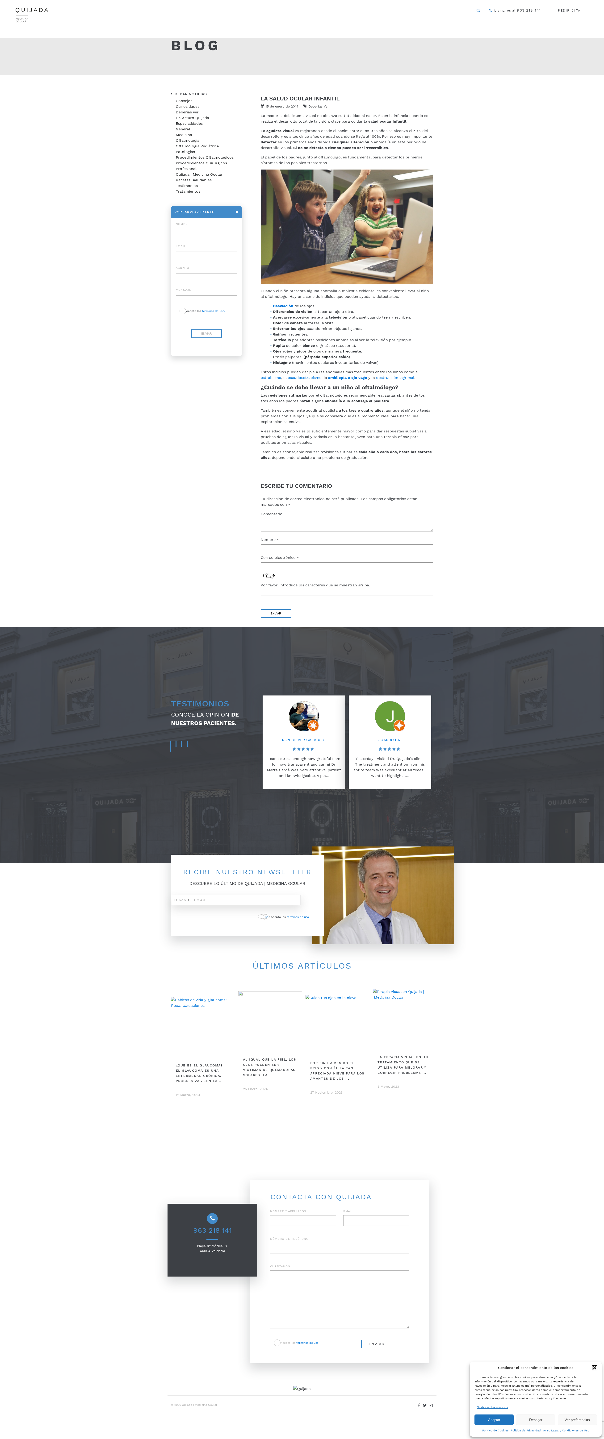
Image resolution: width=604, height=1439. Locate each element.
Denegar (535, 1420)
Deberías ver (187, 112)
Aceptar (494, 1420)
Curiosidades (187, 106)
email (181, 246)
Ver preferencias (577, 1420)
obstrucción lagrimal (395, 377)
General (183, 129)
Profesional (186, 168)
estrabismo (271, 377)
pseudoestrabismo (305, 377)
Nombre (270, 539)
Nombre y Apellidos (288, 1211)
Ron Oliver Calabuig (304, 739)
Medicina (184, 135)
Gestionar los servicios (492, 1407)
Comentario (271, 514)
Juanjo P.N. (390, 739)
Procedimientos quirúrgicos (201, 163)
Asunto (182, 268)
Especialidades (189, 123)
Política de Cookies (495, 1430)
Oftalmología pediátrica (197, 146)
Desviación (283, 306)
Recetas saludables (194, 180)
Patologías (185, 151)
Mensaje (183, 289)
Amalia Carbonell (476, 716)
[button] (594, 1367)
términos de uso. (213, 311)
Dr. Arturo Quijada (192, 118)
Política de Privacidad (526, 1430)
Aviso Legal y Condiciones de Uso (566, 1430)
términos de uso (298, 917)
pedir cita (569, 10)
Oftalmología (187, 140)
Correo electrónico (280, 557)
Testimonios (187, 185)
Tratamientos (188, 191)
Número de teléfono (289, 1238)
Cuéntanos (280, 1266)
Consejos (184, 101)
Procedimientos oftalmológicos (205, 157)
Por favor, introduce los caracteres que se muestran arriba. (315, 585)
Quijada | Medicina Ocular (199, 174)
